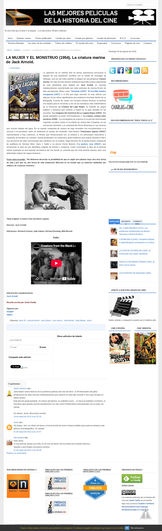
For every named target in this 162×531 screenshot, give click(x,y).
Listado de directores (106, 38)
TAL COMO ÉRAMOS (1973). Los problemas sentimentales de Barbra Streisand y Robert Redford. (134, 231)
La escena (135, 38)
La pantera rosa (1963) (89, 144)
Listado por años (63, 38)
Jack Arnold (12, 296)
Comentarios (137, 222)
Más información (137, 528)
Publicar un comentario (16, 453)
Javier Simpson (20, 388)
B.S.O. (123, 38)
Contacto (148, 43)
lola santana (19, 438)
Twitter (10, 315)
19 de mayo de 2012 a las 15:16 (27, 416)
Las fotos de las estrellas (39, 43)
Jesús (16, 422)
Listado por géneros (84, 38)
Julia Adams (80, 320)
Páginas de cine (132, 43)
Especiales (102, 43)
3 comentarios (14, 68)
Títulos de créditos (63, 43)
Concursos (116, 43)
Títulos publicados (43, 38)
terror (17, 50)
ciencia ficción (33, 320)
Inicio (10, 38)
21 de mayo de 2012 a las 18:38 (27, 450)
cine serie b (58, 320)
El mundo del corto (84, 43)
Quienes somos (24, 38)
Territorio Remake (16, 43)
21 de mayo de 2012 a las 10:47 (27, 432)
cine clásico (46, 320)
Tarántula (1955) (78, 91)
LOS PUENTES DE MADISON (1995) (135, 273)
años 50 (22, 320)
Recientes (126, 222)
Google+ (10, 312)
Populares (114, 222)
